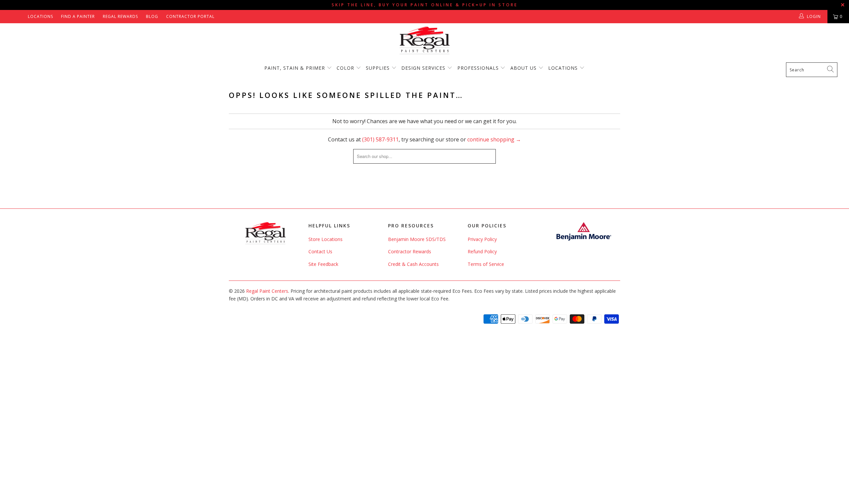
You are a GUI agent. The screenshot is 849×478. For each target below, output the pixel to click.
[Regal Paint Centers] (424, 40)
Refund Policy (482, 251)
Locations (40, 16)
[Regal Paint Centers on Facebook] (10, 16)
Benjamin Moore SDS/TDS (417, 239)
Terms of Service (486, 264)
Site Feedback (323, 264)
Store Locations (325, 239)
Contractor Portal (190, 16)
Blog (152, 16)
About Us (524, 68)
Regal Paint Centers (267, 291)
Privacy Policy (482, 239)
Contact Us (320, 251)
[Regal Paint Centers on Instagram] (20, 16)
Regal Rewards (120, 16)
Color (345, 68)
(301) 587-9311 (380, 139)
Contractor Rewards (409, 251)
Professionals (478, 68)
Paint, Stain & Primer (294, 68)
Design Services (423, 68)
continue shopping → (494, 139)
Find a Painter (78, 16)
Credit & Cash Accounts (413, 264)
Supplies (378, 68)
